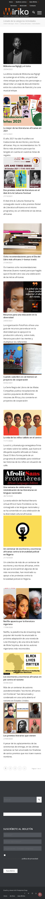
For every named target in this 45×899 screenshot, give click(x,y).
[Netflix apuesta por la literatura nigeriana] (22, 603)
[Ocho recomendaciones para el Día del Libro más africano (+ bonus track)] (22, 239)
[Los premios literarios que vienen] (22, 717)
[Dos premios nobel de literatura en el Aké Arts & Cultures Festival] (22, 172)
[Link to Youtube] (36, 893)
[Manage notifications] (40, 894)
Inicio (11, 2)
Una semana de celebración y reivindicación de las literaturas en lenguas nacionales (20, 490)
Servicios (13, 6)
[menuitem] (11, 2)
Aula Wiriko (33, 2)
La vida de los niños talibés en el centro (22, 437)
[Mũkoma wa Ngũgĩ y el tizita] (22, 48)
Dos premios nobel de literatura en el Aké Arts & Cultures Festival (21, 191)
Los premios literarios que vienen (19, 735)
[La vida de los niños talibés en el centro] (22, 422)
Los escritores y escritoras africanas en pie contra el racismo (22, 678)
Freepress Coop (22, 890)
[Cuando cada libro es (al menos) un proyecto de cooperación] (22, 359)
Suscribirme (10, 871)
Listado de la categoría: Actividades (19, 21)
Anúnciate (23, 6)
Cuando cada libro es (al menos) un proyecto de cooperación (20, 378)
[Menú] (38, 12)
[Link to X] (28, 893)
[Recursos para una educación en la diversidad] (22, 297)
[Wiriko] (18, 12)
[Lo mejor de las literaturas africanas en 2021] (22, 110)
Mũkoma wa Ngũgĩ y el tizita (17, 66)
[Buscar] (32, 12)
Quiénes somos (21, 2)
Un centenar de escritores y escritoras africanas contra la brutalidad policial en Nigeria (22, 551)
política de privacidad (30, 858)
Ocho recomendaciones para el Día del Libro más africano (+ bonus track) (21, 258)
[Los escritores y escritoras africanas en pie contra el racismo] (22, 664)
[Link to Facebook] (25, 893)
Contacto (33, 6)
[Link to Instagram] (32, 893)
